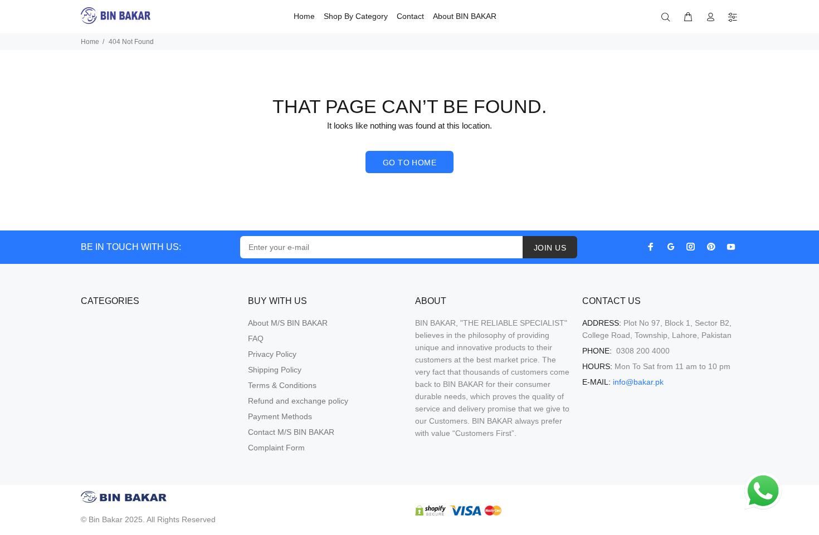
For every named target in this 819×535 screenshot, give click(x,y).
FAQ (256, 338)
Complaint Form (276, 447)
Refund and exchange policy (298, 400)
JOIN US (550, 247)
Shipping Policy (274, 369)
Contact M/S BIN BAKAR (291, 432)
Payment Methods (280, 416)
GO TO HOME (409, 162)
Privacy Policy (272, 354)
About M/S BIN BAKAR (288, 322)
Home (90, 42)
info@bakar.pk (638, 381)
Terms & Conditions (282, 385)
